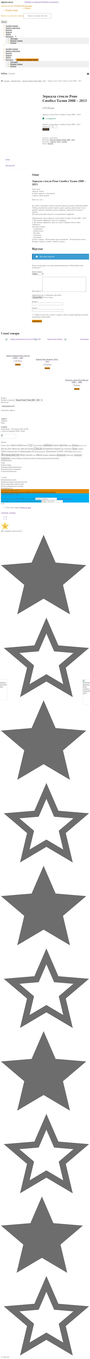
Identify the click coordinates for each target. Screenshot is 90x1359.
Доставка (28, 6)
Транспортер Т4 (27, 451)
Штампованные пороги (8, 480)
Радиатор (68, 449)
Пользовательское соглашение (11, 469)
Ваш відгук (37, 291)
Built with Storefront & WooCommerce (41, 492)
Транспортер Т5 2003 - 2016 (57, 451)
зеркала (52, 455)
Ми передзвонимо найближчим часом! (18, 499)
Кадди (63, 444)
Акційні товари (12, 26)
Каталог (9, 30)
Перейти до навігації (33, 2)
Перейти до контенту (50, 2)
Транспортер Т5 (40, 451)
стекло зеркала (16, 458)
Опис (8, 159)
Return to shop (25, 508)
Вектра (25, 445)
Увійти (8, 34)
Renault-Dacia (16, 81)
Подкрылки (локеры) (51, 448)
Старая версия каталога (8, 471)
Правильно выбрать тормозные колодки (14, 482)
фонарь (56, 458)
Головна (6, 81)
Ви (17, 499)
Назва (35, 302)
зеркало (53, 142)
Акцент (8, 445)
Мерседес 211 (83, 445)
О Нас (3, 463)
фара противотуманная (45, 458)
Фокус (79, 451)
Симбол (64, 142)
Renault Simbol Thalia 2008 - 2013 (34, 81)
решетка (5, 457)
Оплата (27, 8)
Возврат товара (12, 10)
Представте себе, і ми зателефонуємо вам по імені (21, 501)
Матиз (75, 445)
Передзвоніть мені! (65, 499)
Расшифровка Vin (6, 488)
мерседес (69, 455)
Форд (22, 454)
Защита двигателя (13, 28)
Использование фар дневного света (12, 484)
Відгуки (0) (10, 165)
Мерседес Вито (6, 449)
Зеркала (9, 32)
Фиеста (75, 451)
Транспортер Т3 (13, 451)
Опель (38, 448)
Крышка (69, 445)
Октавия (31, 449)
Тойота (4, 451)
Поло (62, 449)
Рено (58, 142)
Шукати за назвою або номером (12, 16)
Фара (71, 451)
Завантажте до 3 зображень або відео (46, 295)
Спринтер (80, 448)
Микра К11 (16, 449)
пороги (78, 454)
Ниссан (24, 448)
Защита (56, 445)
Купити (45, 129)
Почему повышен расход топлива (12, 486)
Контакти (9, 36)
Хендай (29, 455)
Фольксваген (10, 454)
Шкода (39, 455)
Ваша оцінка (37, 272)
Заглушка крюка (38, 445)
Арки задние (17, 445)
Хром (34, 455)
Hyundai (3, 445)
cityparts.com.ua (7, 2)
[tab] (19, 160)
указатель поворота (29, 458)
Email (35, 308)
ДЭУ (30, 445)
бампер (46, 455)
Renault (50, 144)
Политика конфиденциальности (11, 467)
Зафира (47, 444)
